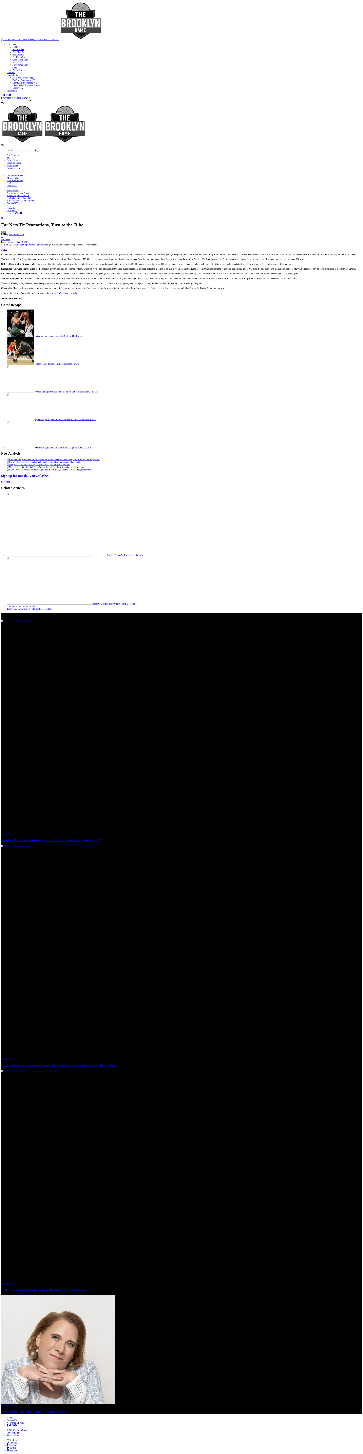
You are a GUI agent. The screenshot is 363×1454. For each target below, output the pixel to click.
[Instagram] (7, 95)
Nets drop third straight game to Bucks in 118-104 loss (59, 336)
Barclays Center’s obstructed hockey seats (125, 555)
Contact (13, 1442)
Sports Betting (13, 190)
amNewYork (7, 834)
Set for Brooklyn (22, 606)
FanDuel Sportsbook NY (23, 80)
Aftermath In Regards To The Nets (29, 609)
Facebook (13, 1445)
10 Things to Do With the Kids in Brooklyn (43, 1290)
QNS (14, 67)
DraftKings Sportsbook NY (24, 83)
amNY (15, 47)
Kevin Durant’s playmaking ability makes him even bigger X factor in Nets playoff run (61, 459)
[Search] (30, 100)
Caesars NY (17, 88)
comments (5, 239)
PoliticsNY (17, 70)
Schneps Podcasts (9, 1405)
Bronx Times (18, 49)
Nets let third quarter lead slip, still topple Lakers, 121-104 (66, 391)
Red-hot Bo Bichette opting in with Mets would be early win (51, 840)
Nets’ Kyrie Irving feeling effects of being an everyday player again (51, 462)
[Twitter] (4, 95)
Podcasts (11, 72)
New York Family (20, 65)
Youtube (13, 1450)
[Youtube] (10, 95)
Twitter (12, 1448)
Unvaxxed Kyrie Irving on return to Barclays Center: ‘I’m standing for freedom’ (56, 469)
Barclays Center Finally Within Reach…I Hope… (114, 604)
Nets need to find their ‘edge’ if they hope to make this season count (49, 467)
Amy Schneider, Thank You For (33, 1412)
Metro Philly (18, 62)
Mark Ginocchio (16, 234)
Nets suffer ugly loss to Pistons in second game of (63, 447)
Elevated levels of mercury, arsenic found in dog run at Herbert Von (58, 1065)
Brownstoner (18, 54)
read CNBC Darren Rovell (64, 293)
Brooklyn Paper (19, 52)
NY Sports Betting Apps (23, 77)
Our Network (13, 155)
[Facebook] (2, 95)
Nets (3, 218)
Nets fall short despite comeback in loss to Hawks (57, 364)
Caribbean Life (19, 57)
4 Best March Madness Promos (26, 85)
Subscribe (5, 482)
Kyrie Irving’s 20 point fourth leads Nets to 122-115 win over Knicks (65, 419)
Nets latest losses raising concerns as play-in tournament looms (42, 464)
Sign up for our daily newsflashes (25, 476)
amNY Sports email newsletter (32, 244)
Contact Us (12, 90)
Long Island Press (20, 60)
